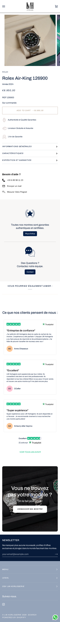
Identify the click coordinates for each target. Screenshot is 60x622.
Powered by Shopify (14, 617)
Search (32, 615)
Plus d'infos (30, 234)
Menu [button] (5, 569)
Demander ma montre (30, 509)
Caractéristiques (12, 153)
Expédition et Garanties (16, 160)
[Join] (54, 554)
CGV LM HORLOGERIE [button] (13, 586)
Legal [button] (5, 578)
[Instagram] (3, 604)
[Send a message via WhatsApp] (55, 617)
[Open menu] (6, 6)
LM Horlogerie (13, 615)
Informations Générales (17, 146)
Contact (30, 272)
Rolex (5, 72)
